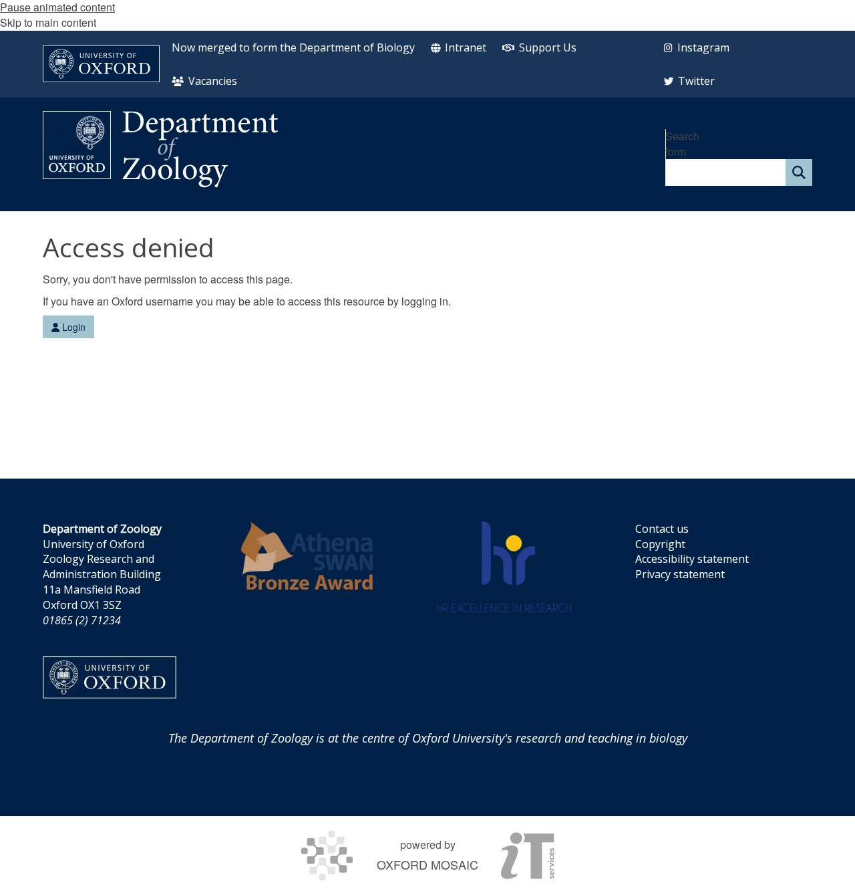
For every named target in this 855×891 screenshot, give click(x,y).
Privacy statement (680, 574)
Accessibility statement (692, 558)
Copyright (660, 544)
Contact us (662, 528)
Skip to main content (48, 22)
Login (72, 327)
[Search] (799, 172)
